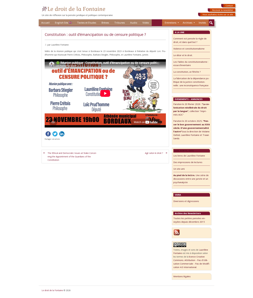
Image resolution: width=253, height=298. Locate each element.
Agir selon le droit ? (154, 153)
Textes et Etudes (86, 22)
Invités (202, 22)
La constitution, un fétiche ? (187, 71)
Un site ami (179, 168)
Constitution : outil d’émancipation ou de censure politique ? (95, 34)
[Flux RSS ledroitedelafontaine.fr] (176, 234)
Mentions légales (182, 276)
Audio (133, 22)
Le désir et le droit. (183, 55)
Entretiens (170, 22)
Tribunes (119, 22)
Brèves (105, 22)
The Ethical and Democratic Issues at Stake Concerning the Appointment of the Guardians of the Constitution (72, 156)
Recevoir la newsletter (222, 10)
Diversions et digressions (186, 201)
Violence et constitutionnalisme (189, 48)
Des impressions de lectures (187, 162)
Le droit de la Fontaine (76, 9)
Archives (187, 22)
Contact (229, 5)
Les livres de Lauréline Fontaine (189, 155)
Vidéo (145, 22)
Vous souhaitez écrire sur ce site (217, 14)
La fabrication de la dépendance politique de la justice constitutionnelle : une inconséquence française (191, 82)
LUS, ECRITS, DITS (184, 150)
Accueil (45, 22)
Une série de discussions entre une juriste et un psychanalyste (191, 179)
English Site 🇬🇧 (63, 22)
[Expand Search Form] (210, 22)
